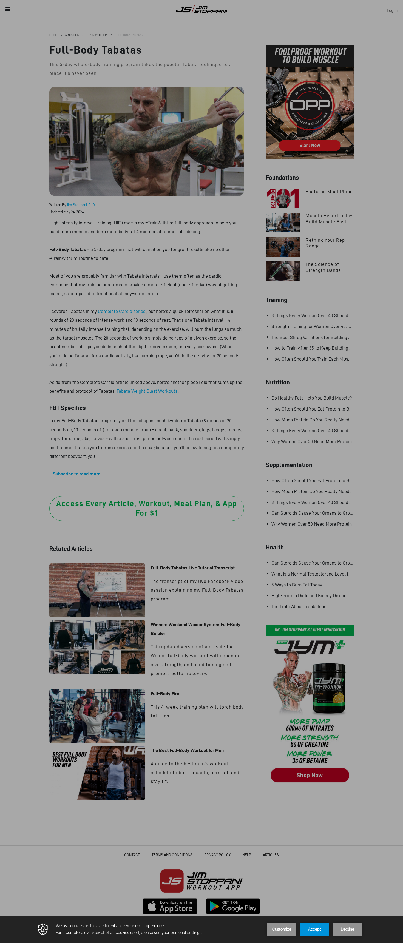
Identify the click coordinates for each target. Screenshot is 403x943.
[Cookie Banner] (201, 929)
